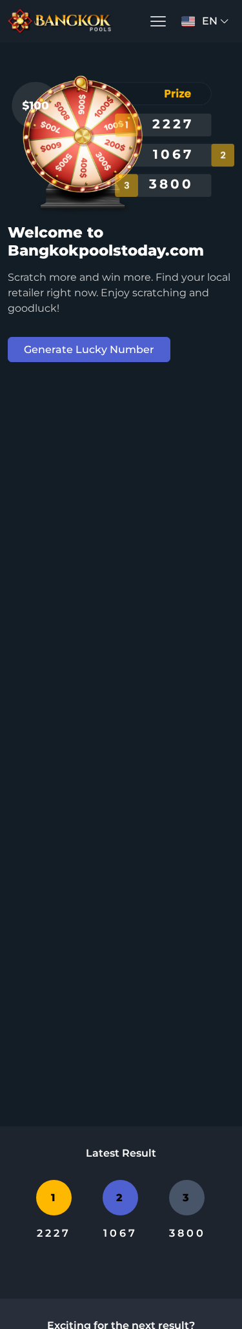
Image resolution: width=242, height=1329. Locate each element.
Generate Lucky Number (89, 349)
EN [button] (209, 21)
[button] (158, 21)
